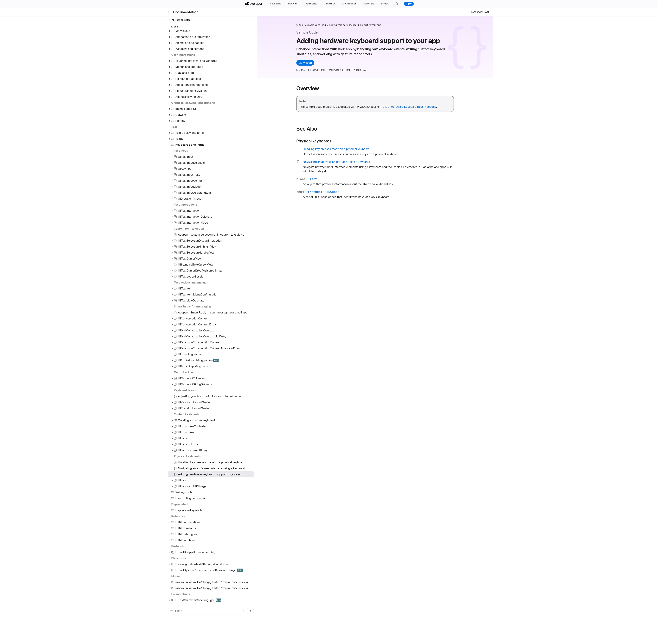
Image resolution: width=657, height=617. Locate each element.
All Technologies (180, 19)
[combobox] (207, 611)
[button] (397, 4)
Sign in (409, 4)
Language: (477, 12)
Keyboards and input (315, 25)
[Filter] (207, 611)
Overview (307, 88)
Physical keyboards (314, 141)
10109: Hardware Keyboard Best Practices (408, 106)
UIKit (298, 25)
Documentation (185, 12)
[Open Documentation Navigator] (169, 12)
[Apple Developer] (254, 4)
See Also (306, 129)
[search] (205, 611)
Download (305, 62)
